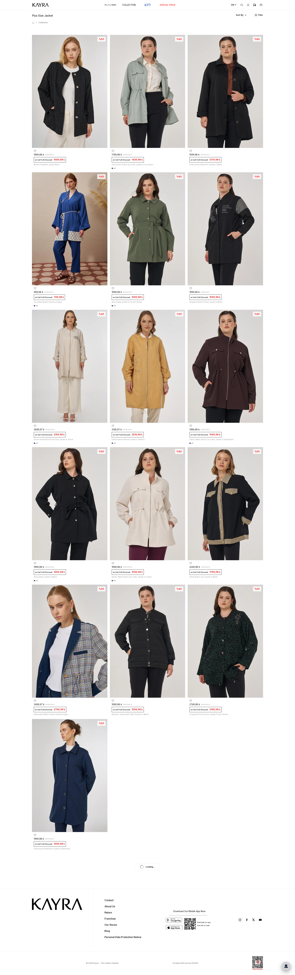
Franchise (110, 918)
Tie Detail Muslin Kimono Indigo (48, 302)
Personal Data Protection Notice (122, 937)
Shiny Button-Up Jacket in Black (203, 577)
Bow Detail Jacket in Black (45, 577)
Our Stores (110, 924)
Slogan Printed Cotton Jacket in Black (205, 302)
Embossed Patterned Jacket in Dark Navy (52, 849)
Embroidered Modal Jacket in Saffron (128, 439)
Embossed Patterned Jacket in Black (205, 164)
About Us (109, 906)
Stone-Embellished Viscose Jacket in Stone (53, 439)
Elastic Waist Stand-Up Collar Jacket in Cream (132, 577)
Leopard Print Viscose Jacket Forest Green (208, 714)
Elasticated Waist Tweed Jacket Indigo (51, 714)
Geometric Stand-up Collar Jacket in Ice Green (132, 164)
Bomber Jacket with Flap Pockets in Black (130, 714)
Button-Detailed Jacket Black (46, 164)
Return (108, 912)
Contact (109, 900)
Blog (107, 930)
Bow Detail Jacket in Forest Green (127, 302)
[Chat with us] (286, 966)
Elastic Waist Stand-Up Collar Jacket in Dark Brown (211, 439)
